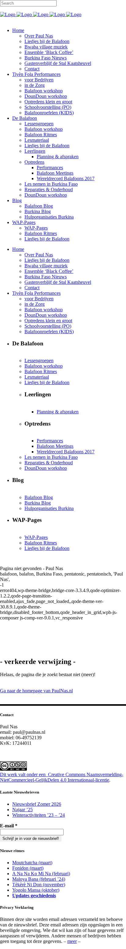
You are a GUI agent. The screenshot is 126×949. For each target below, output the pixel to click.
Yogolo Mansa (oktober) (35, 890)
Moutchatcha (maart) (32, 862)
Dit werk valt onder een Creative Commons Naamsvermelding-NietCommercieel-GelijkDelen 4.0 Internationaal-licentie (61, 777)
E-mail (8, 825)
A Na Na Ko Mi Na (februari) (41, 873)
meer (72, 941)
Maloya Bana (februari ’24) (38, 879)
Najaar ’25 (22, 809)
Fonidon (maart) (27, 868)
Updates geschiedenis (34, 895)
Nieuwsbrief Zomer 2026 (36, 804)
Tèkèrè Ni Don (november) (38, 884)
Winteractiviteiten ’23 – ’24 (38, 815)
